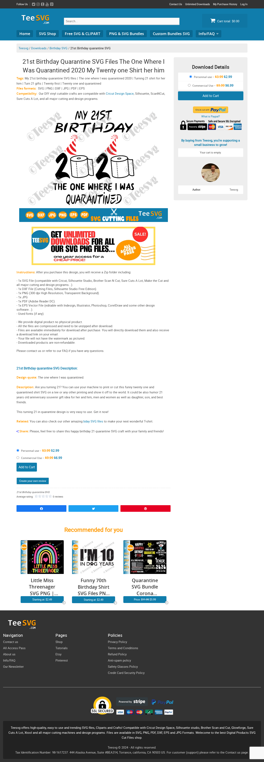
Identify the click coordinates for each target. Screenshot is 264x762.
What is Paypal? (210, 116)
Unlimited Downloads (197, 4)
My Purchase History (225, 4)
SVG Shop (47, 33)
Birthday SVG (58, 48)
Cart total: (227, 21)
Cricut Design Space (120, 93)
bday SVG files (93, 421)
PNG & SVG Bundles (126, 33)
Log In (244, 4)
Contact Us (175, 4)
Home (24, 33)
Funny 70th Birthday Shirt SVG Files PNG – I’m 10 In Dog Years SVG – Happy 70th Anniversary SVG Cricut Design (93, 587)
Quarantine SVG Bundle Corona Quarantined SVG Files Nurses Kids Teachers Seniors (144, 587)
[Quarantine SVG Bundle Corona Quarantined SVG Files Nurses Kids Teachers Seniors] (144, 572)
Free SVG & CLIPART (82, 33)
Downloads (39, 48)
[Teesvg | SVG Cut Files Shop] (37, 22)
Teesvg (23, 48)
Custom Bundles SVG (171, 33)
